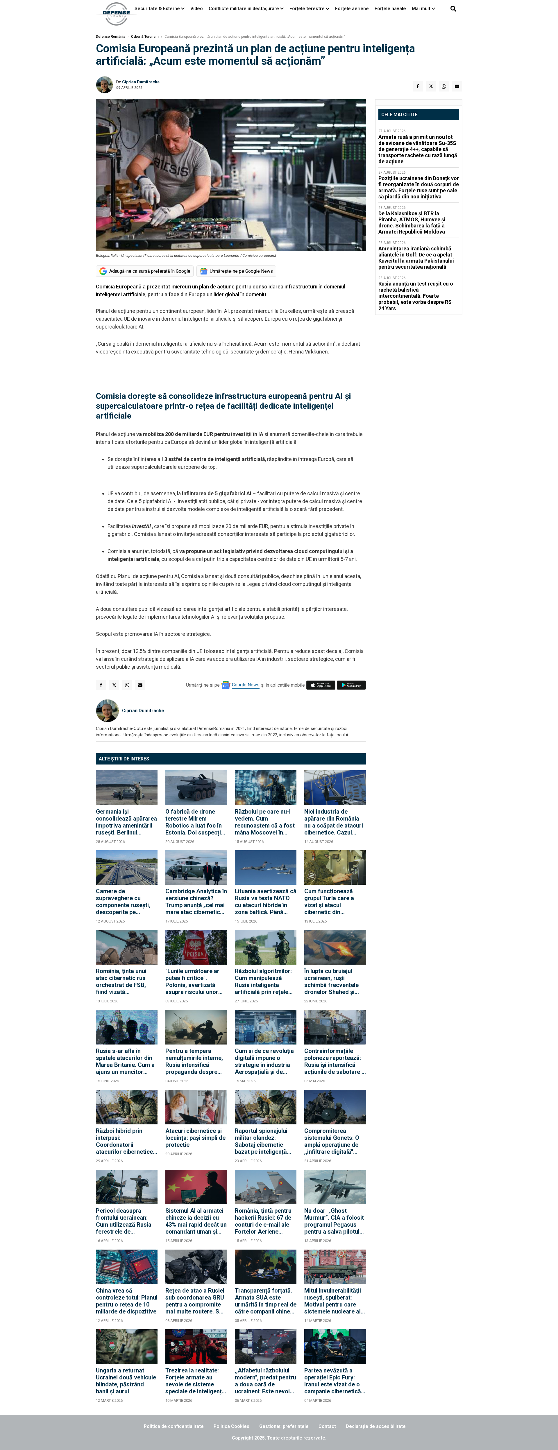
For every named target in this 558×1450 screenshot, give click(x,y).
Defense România (110, 37)
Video (196, 8)
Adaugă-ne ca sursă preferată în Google (149, 271)
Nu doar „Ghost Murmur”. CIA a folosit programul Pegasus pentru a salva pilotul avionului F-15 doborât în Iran (334, 1221)
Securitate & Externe (157, 8)
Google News (246, 685)
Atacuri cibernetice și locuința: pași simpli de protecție (195, 1137)
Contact (327, 1426)
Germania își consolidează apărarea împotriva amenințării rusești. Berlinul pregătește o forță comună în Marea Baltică (126, 822)
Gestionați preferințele (284, 1426)
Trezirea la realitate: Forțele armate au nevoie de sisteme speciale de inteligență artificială (195, 1381)
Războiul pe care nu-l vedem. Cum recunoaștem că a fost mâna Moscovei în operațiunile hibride (265, 822)
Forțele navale (390, 8)
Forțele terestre (307, 8)
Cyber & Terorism (145, 37)
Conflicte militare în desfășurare (244, 8)
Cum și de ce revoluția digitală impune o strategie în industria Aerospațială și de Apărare (264, 1061)
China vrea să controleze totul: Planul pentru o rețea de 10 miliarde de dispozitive (127, 1301)
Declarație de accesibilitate (376, 1426)
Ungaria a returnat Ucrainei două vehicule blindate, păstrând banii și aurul (126, 1381)
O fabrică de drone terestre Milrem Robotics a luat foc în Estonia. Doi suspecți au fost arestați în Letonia (193, 822)
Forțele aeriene (352, 8)
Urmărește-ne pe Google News (241, 271)
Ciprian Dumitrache (141, 82)
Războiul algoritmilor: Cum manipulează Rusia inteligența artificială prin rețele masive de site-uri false (263, 981)
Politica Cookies (231, 1426)
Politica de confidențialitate (174, 1426)
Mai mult (422, 8)
